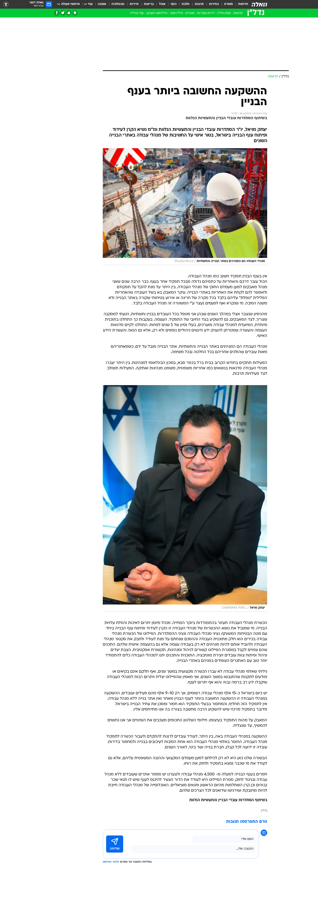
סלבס (186, 4)
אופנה (102, 4)
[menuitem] (240, 4)
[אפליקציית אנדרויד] (75, 13)
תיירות (134, 4)
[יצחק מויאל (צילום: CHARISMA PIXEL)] (185, 498)
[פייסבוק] (56, 13)
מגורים (190, 13)
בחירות (214, 4)
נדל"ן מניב (176, 13)
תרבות (199, 4)
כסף (174, 4)
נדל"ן (264, 810)
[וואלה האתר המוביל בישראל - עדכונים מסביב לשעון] (259, 4)
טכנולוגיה (117, 4)
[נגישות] (6, 4)
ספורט (228, 4)
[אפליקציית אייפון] (69, 13)
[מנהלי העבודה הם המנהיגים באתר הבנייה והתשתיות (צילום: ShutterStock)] (185, 206)
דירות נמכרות (206, 13)
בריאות (149, 4)
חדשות (243, 4)
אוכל (162, 4)
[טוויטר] (63, 13)
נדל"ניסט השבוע (156, 13)
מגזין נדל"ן (224, 13)
